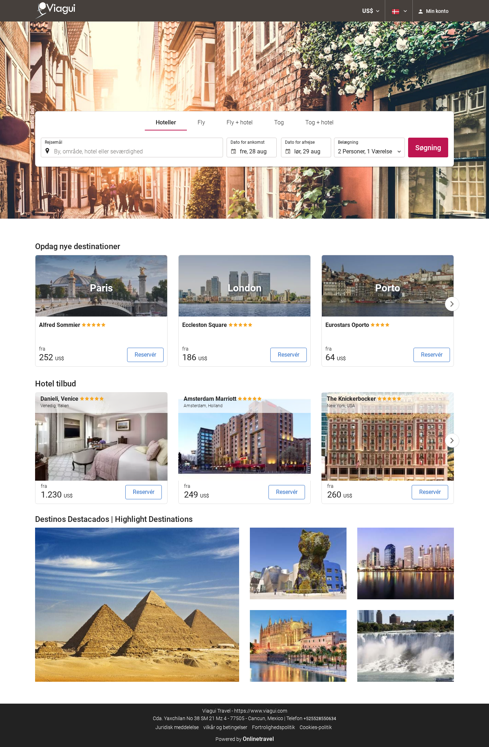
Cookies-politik (316, 727)
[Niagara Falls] (405, 646)
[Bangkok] (405, 563)
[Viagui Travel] (57, 11)
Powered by (245, 739)
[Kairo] (137, 605)
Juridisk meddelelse (177, 727)
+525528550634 (320, 718)
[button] (371, 11)
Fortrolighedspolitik (273, 727)
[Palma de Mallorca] (298, 646)
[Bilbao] (298, 563)
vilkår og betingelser (225, 727)
